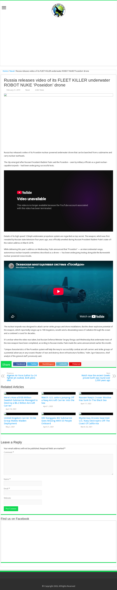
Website (7, 498)
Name (7, 479)
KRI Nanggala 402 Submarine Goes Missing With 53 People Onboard (56, 421)
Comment (9, 452)
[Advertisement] (58, 41)
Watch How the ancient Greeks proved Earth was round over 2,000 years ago (96, 377)
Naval (12, 71)
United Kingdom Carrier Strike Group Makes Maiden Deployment (20, 421)
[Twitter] (57, 582)
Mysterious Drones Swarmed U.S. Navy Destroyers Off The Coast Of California (94, 421)
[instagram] (66, 582)
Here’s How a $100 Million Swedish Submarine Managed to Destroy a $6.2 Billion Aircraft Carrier (21, 401)
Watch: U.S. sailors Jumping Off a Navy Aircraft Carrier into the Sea (57, 400)
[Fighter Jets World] (58, 9)
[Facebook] (54, 582)
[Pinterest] (60, 582)
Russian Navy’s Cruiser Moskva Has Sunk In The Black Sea (95, 399)
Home (5, 71)
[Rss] (51, 582)
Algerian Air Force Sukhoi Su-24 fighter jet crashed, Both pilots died (22, 377)
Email (7, 488)
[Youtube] (63, 582)
